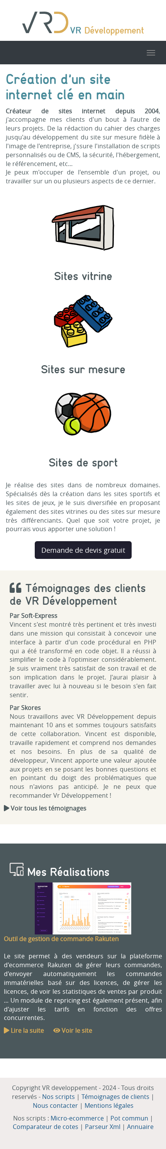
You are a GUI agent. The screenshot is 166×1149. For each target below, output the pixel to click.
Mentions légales (109, 1105)
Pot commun (129, 1118)
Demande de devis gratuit (83, 550)
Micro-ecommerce (77, 1118)
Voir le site (76, 1030)
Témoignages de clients (115, 1096)
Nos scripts (58, 1096)
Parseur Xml (102, 1126)
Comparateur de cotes (45, 1126)
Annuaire (140, 1126)
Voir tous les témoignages (47, 808)
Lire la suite (26, 1030)
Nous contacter (55, 1105)
